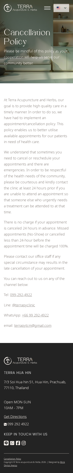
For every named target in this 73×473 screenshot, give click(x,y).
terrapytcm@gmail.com (32, 325)
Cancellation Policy (12, 459)
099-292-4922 (21, 295)
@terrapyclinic (23, 305)
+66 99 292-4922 (35, 315)
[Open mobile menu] (47, 8)
